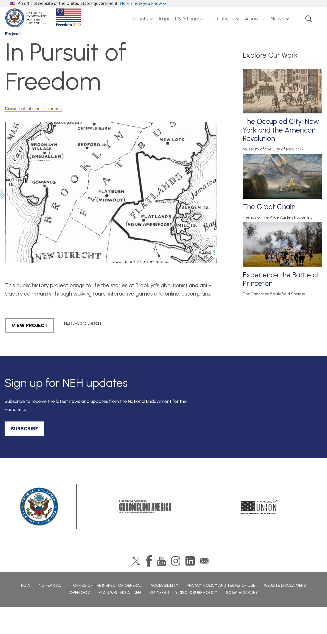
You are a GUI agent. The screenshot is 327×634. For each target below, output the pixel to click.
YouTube (161, 561)
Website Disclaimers (285, 585)
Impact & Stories (180, 18)
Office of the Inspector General (107, 585)
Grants (139, 18)
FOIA (25, 585)
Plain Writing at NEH (120, 592)
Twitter (136, 561)
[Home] (44, 17)
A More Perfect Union (259, 506)
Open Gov (79, 592)
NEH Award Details (83, 323)
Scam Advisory (242, 592)
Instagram (175, 561)
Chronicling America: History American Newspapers (145, 506)
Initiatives (222, 18)
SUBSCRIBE (24, 429)
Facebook (149, 561)
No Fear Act (51, 585)
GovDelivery (204, 561)
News (277, 18)
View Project (29, 325)
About (252, 18)
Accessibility (164, 585)
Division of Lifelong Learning (33, 108)
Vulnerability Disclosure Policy (183, 592)
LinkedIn (190, 561)
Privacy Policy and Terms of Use (221, 585)
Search (309, 18)
